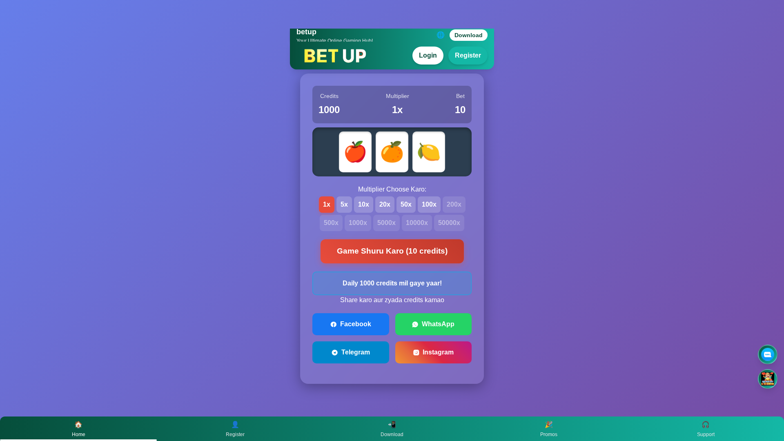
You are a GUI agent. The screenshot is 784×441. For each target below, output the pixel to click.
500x (331, 222)
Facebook (355, 324)
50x (406, 204)
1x (326, 204)
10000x (417, 222)
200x (454, 204)
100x (429, 204)
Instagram (438, 352)
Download (468, 35)
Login (428, 55)
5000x (386, 222)
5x (344, 204)
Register (468, 55)
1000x (358, 222)
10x (363, 204)
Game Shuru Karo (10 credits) (392, 251)
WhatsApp (438, 324)
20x (384, 204)
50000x (449, 222)
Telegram (355, 352)
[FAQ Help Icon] (767, 354)
